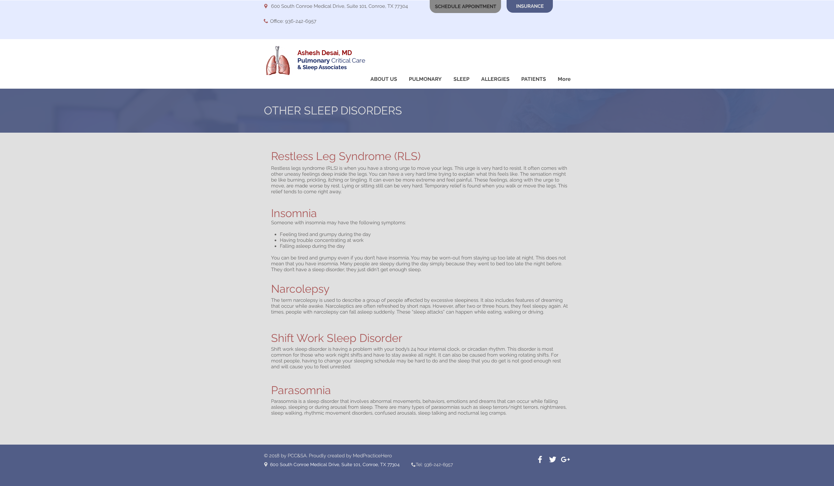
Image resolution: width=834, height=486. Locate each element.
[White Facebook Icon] (540, 459)
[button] (465, 6)
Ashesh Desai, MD (324, 53)
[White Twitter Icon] (552, 459)
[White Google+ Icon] (565, 459)
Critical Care (331, 60)
